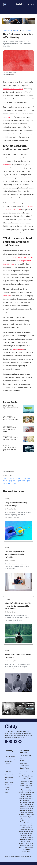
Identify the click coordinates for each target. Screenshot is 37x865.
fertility (5, 478)
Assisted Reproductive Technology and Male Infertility (15, 554)
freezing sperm (18, 349)
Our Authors (8, 761)
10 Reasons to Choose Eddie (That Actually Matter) (9, 429)
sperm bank (21, 480)
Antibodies (7, 164)
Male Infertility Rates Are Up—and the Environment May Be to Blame (18, 606)
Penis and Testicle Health (8, 405)
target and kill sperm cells (22, 257)
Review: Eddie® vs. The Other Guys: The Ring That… (10, 449)
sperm (10, 117)
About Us (8, 754)
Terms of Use (26, 776)
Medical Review (10, 756)
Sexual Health (9, 775)
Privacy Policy (24, 765)
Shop (6, 792)
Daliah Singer (11, 612)
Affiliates (7, 764)
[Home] (19, 4)
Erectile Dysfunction (7, 416)
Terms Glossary (10, 759)
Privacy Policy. (26, 778)
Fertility (16, 30)
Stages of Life (7, 30)
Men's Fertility (26, 30)
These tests (7, 296)
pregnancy (12, 480)
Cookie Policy (24, 768)
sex (15, 483)
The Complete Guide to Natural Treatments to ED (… (10, 419)
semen (18, 478)
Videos (7, 789)
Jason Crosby (10, 74)
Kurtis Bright (11, 661)
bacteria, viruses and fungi (13, 89)
